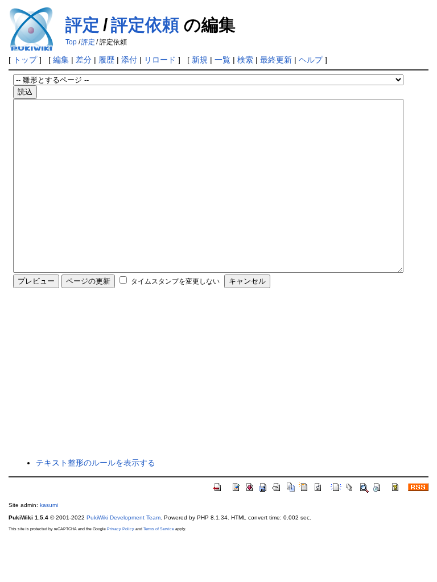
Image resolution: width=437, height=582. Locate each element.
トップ (25, 59)
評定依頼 (145, 24)
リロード (160, 59)
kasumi (49, 505)
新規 (200, 59)
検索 (245, 59)
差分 (84, 59)
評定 (82, 24)
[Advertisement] (218, 372)
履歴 (106, 59)
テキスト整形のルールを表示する (95, 462)
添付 (129, 59)
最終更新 (276, 59)
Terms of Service (158, 529)
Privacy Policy (120, 529)
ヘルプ (311, 59)
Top (71, 42)
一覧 (222, 59)
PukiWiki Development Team (123, 517)
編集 (61, 59)
